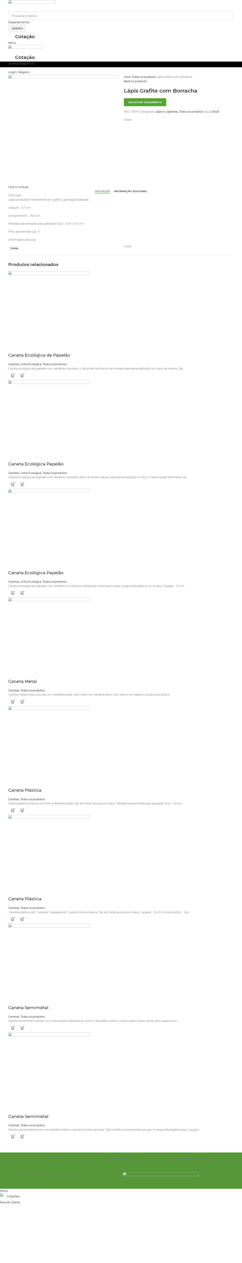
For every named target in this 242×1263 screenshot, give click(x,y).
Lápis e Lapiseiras (166, 111)
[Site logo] (32, 5)
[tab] (102, 191)
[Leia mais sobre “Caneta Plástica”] (13, 810)
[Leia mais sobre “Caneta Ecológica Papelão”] (13, 484)
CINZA (214, 111)
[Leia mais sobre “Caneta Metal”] (13, 701)
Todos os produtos (144, 77)
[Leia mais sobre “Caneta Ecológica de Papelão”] (13, 375)
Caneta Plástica (24, 790)
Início (128, 77)
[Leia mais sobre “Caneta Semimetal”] (13, 1028)
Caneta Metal (22, 681)
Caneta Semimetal (28, 1007)
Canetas (13, 364)
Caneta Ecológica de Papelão (39, 355)
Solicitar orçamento (145, 102)
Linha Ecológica (30, 364)
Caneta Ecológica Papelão (36, 464)
